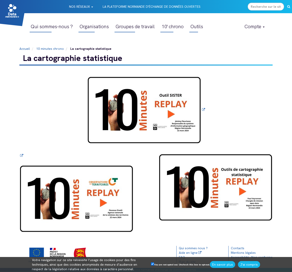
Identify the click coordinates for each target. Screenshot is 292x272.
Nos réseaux (80, 7)
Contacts (237, 248)
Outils (196, 26)
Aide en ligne (188, 253)
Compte (253, 26)
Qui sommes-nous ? (52, 26)
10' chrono (173, 26)
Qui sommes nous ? (193, 248)
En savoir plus (222, 264)
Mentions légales (243, 253)
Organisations (94, 26)
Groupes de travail (135, 26)
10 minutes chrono (50, 49)
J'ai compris (249, 264)
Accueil (24, 49)
